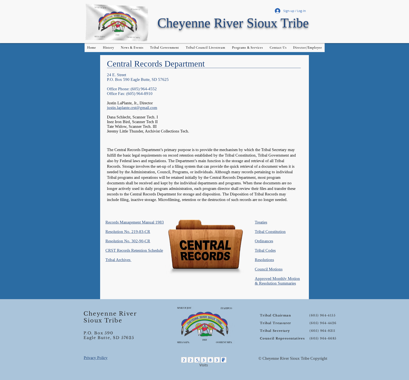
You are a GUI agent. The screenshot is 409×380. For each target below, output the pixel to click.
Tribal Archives (118, 260)
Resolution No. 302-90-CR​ (127, 241)
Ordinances (264, 241)
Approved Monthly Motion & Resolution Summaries (277, 280)
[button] (308, 47)
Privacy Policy (96, 357)
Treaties (261, 222)
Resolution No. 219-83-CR (127, 231)
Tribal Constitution (270, 231)
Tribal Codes (265, 250)
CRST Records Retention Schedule (134, 250)
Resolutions (264, 260)
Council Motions (268, 269)
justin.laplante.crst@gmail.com (132, 107)
